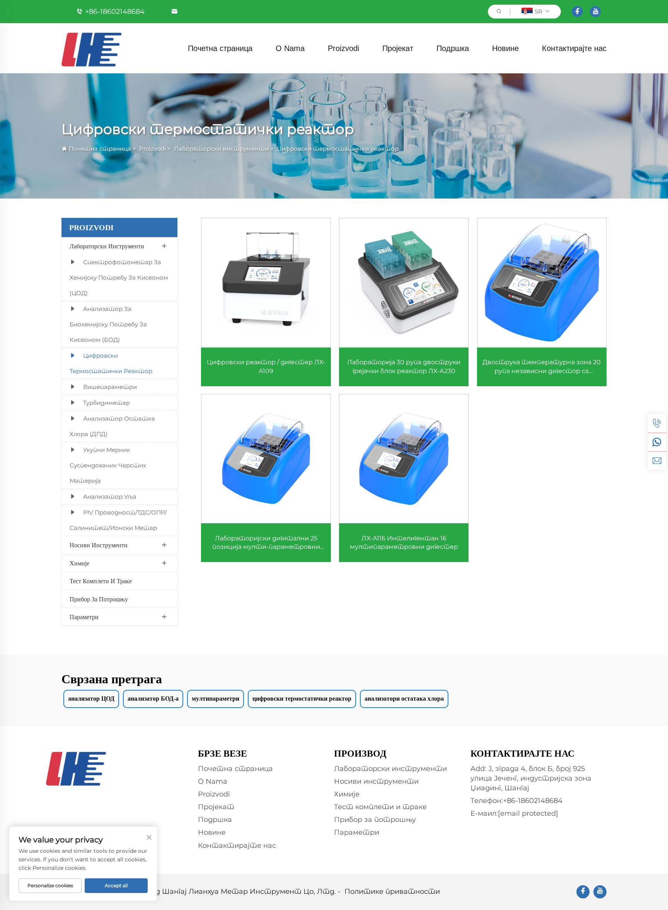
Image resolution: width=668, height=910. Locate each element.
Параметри (84, 617)
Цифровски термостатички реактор (338, 148)
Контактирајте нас (574, 48)
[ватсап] (657, 442)
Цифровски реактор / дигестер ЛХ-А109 (266, 366)
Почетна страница (220, 48)
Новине (505, 48)
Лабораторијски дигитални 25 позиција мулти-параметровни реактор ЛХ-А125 (266, 543)
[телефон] (657, 423)
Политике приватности (392, 891)
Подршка (452, 48)
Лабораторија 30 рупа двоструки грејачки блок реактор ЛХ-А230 (403, 366)
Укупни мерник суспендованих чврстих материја (108, 465)
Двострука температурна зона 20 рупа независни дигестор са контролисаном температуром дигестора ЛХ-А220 (541, 366)
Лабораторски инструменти (221, 148)
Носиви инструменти (99, 545)
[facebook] (577, 11)
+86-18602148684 (115, 11)
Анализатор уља (109, 496)
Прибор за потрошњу (99, 599)
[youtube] (595, 11)
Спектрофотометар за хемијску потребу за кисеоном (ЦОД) (119, 277)
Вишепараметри (110, 386)
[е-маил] (657, 460)
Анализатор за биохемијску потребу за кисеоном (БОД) (108, 324)
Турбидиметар (106, 402)
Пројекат (397, 48)
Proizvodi (343, 48)
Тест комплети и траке (101, 581)
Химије (79, 563)
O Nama (290, 48)
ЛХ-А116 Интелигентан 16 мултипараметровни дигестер (404, 542)
